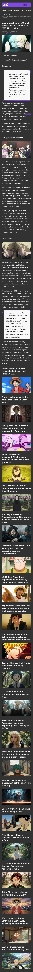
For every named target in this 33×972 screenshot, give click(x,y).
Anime (10, 10)
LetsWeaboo (5, 14)
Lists (22, 10)
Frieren (28, 10)
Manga (16, 10)
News (4, 10)
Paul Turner (10, 33)
